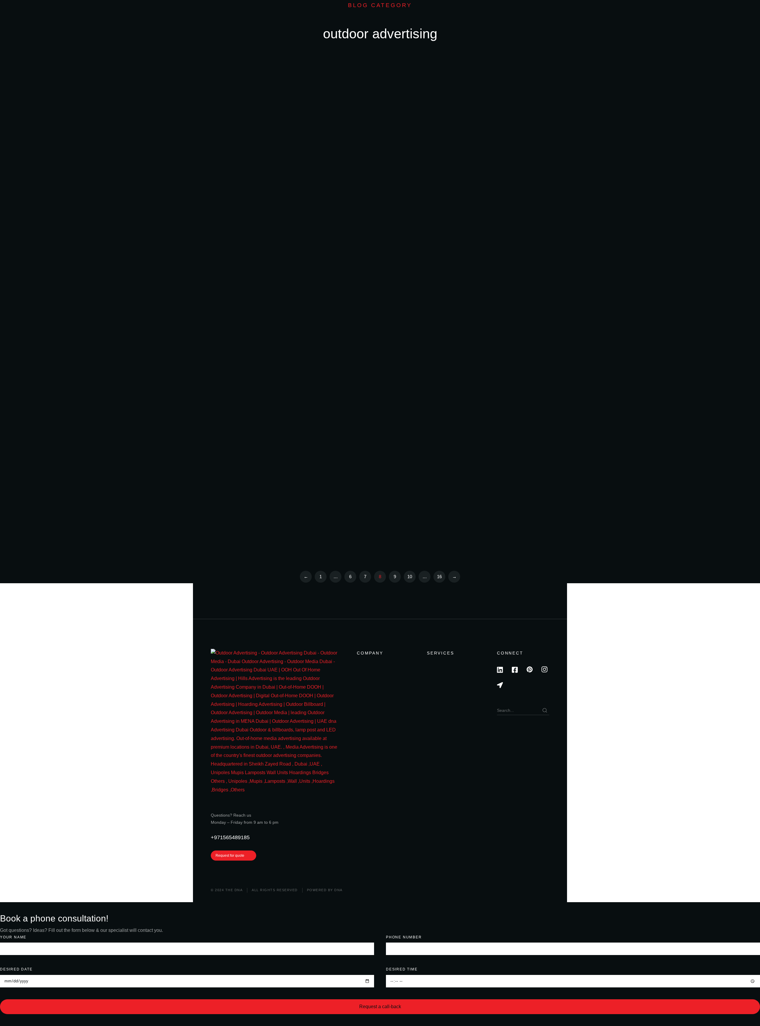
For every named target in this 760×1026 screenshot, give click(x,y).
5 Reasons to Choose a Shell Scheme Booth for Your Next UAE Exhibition (490, 256)
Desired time (402, 969)
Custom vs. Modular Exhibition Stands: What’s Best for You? (485, 103)
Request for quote (230, 855)
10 (409, 576)
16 (439, 576)
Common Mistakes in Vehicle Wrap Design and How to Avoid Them (318, 413)
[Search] (544, 710)
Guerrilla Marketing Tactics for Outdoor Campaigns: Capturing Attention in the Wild (489, 424)
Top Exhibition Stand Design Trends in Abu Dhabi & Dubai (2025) (484, 179)
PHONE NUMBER (404, 937)
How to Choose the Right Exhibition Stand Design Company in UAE (320, 179)
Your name (13, 937)
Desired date (16, 969)
